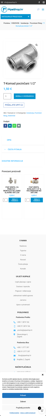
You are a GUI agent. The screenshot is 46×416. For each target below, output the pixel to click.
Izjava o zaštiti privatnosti (27, 413)
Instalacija (24, 23)
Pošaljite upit (12, 105)
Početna (7, 23)
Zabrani (23, 402)
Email (19, 126)
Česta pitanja (23, 264)
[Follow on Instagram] (43, 2)
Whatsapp (14, 126)
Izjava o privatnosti (23, 305)
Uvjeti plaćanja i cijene (23, 282)
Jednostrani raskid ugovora (23, 296)
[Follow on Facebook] (39, 2)
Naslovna (23, 246)
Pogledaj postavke (23, 408)
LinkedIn (10, 126)
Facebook (5, 126)
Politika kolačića (14, 413)
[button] (43, 375)
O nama (23, 255)
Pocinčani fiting (36, 23)
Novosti (23, 260)
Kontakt (23, 269)
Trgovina (23, 251)
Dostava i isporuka (23, 287)
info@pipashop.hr (10, 2)
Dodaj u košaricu (25, 96)
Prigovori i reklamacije (23, 291)
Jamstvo (23, 300)
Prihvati (23, 395)
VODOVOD (15, 23)
